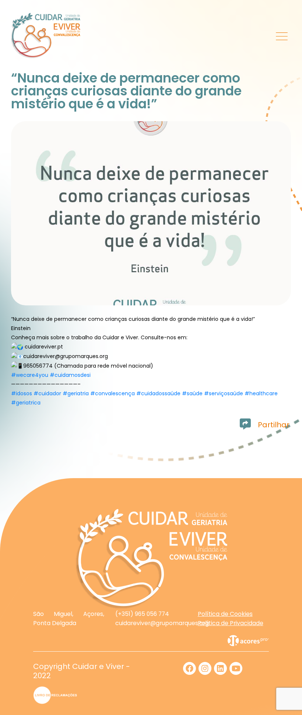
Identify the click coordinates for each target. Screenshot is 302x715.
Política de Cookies (225, 614)
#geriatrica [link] (26, 402)
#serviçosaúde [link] (223, 393)
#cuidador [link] (47, 393)
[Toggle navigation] (282, 35)
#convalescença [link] (112, 393)
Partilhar (273, 425)
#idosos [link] (21, 393)
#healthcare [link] (261, 393)
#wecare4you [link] (29, 375)
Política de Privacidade (230, 623)
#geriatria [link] (76, 393)
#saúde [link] (192, 393)
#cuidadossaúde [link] (158, 393)
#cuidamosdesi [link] (70, 375)
